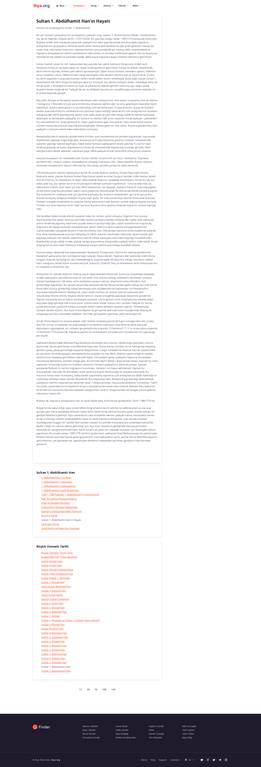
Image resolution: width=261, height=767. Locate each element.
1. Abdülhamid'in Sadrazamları (58, 486)
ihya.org (55, 759)
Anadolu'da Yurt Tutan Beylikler (59, 557)
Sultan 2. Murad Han (52, 582)
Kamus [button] (107, 5)
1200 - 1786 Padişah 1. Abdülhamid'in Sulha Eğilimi (70, 494)
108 (104, 689)
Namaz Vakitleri (90, 726)
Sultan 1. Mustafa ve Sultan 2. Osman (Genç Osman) (70, 620)
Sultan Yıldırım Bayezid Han (57, 574)
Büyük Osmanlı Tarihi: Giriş (57, 552)
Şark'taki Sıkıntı (50, 524)
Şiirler (151, 730)
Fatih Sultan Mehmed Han (56, 586)
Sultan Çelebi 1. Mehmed (55, 578)
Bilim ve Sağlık (189, 726)
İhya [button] (62, 5)
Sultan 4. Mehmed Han (54, 633)
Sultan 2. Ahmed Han (53, 641)
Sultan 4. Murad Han (52, 624)
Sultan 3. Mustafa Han (53, 662)
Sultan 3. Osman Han (53, 658)
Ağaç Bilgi (187, 737)
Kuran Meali (121, 726)
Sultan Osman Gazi (52, 561)
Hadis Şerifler (122, 730)
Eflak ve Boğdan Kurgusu (55, 503)
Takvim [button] (122, 5)
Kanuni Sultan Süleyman (55, 599)
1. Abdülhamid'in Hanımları (56, 482)
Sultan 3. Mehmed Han (54, 612)
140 (113, 689)
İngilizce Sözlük (156, 726)
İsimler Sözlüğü (156, 733)
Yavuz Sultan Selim (52, 595)
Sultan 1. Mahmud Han (54, 654)
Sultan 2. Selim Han (52, 603)
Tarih (41, 456)
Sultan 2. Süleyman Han (54, 637)
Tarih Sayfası (188, 730)
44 (88, 689)
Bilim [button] (135, 5)
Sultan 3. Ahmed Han (53, 650)
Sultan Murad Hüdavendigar (57, 569)
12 (80, 689)
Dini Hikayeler (155, 737)
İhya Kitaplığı (122, 733)
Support (163, 759)
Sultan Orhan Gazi (51, 565)
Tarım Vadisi (188, 733)
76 (96, 689)
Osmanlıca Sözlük (91, 737)
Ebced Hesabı (89, 733)
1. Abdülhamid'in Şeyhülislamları (60, 490)
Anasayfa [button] (79, 5)
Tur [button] (189, 759)
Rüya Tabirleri (89, 730)
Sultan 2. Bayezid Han (53, 590)
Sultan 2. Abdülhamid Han (56, 671)
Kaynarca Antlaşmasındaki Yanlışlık (61, 511)
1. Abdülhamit (55, 456)
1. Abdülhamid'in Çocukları (56, 477)
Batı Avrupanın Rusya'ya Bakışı (59, 498)
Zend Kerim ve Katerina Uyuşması (60, 528)
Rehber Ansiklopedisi (126, 737)
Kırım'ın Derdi (49, 515)
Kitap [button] (94, 5)
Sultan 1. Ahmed (50, 616)
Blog (153, 759)
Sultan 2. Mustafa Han (53, 645)
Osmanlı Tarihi (73, 456)
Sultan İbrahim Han (52, 628)
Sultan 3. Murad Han (52, 607)
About (144, 759)
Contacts (174, 759)
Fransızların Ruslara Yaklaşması (59, 507)
